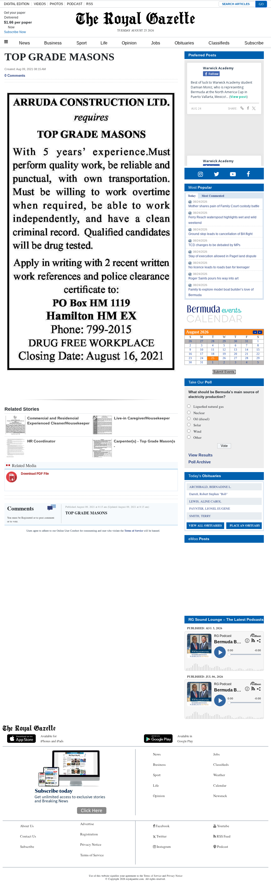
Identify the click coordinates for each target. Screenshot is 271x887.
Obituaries (184, 43)
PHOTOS (56, 4)
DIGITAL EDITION (16, 4)
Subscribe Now (15, 32)
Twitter (161, 836)
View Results (200, 455)
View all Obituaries (205, 525)
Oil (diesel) (201, 419)
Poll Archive (199, 462)
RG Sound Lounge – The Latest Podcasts (226, 619)
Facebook (162, 825)
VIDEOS (40, 4)
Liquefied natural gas (208, 406)
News (24, 43)
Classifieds (219, 43)
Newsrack (220, 795)
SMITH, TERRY (200, 516)
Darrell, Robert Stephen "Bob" (208, 494)
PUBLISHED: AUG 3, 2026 (204, 628)
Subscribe (254, 43)
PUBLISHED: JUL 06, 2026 (205, 677)
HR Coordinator (41, 441)
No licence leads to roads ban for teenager (219, 267)
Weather (219, 774)
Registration (89, 834)
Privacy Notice (90, 844)
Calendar (219, 785)
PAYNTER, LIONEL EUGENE (209, 508)
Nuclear (199, 412)
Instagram (163, 846)
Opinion (129, 43)
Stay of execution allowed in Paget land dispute (222, 256)
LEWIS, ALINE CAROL (205, 501)
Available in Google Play (185, 738)
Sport (81, 43)
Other (197, 437)
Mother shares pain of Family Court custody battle (223, 206)
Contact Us (28, 836)
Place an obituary (245, 525)
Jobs (155, 43)
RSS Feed (223, 836)
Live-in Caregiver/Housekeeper (142, 418)
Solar (197, 425)
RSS (89, 4)
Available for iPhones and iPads (52, 738)
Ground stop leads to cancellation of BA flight (220, 234)
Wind (197, 431)
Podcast (222, 846)
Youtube (222, 825)
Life (104, 43)
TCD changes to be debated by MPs (214, 245)
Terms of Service (133, 530)
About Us (27, 825)
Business (53, 43)
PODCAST (74, 4)
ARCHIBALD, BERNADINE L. (210, 487)
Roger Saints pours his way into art (213, 278)
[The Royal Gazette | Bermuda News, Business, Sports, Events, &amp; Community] (135, 19)
